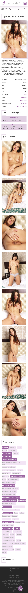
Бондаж (4, 450)
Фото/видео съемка (8, 549)
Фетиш (19, 540)
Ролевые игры (6, 519)
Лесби (4, 479)
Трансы (12, 534)
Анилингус (13, 447)
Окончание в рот (7, 507)
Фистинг (4, 543)
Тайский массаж (6, 531)
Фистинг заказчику (7, 546)
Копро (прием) (6, 473)
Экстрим (18, 549)
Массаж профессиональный (10, 488)
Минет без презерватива (9, 500)
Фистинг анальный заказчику (17, 543)
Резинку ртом (6, 516)
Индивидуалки (14, 571)
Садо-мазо (16, 519)
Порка (16, 513)
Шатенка (24, 94)
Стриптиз (17, 528)
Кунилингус (5, 476)
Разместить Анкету (14, 577)
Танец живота (17, 531)
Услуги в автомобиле (8, 537)
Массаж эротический (8, 497)
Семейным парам (20, 522)
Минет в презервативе (8, 503)
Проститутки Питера (3, 8)
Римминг (14, 516)
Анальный (5, 447)
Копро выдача (16, 473)
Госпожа (15, 453)
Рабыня (22, 513)
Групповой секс (6, 456)
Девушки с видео (14, 575)
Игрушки (20, 470)
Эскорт (4, 552)
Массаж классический (8, 485)
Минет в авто (22, 500)
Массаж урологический (8, 494)
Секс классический (7, 522)
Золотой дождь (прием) (9, 467)
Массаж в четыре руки (8, 482)
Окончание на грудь (19, 507)
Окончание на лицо (7, 510)
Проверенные (14, 573)
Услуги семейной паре (8, 540)
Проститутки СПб (14, 568)
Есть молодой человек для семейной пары (12, 463)
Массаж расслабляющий (9, 491)
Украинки (24, 103)
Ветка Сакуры (13, 450)
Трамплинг (5, 534)
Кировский (12, 9)
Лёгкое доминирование (17, 476)
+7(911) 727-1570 (22, 106)
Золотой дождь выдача (9, 470)
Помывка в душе (7, 513)
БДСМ (19, 447)
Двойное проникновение (9, 459)
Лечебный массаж (13, 479)
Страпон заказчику (7, 528)
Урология (18, 534)
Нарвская (19, 9)
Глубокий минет (6, 453)
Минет (18, 497)
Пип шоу (17, 510)
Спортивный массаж (8, 525)
